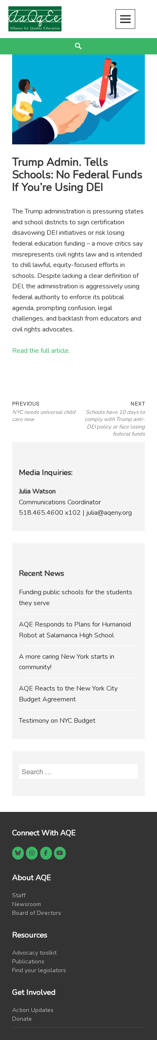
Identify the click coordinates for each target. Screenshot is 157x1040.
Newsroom (26, 904)
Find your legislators (39, 970)
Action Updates (33, 1010)
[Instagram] (32, 853)
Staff (19, 895)
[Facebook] (46, 853)
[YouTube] (60, 853)
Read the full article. (41, 350)
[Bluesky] (18, 853)
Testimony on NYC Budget (57, 720)
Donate (22, 1019)
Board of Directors (36, 913)
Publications (28, 962)
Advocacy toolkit (34, 953)
